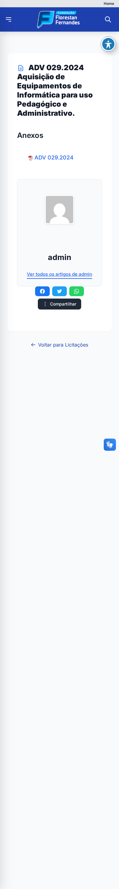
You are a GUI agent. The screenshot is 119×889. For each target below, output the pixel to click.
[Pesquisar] (108, 19)
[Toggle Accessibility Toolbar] (108, 44)
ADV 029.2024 (54, 157)
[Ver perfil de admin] (59, 209)
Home (109, 3)
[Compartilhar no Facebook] (42, 291)
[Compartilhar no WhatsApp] (76, 291)
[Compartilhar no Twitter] (59, 291)
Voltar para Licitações (63, 345)
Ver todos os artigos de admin (59, 274)
